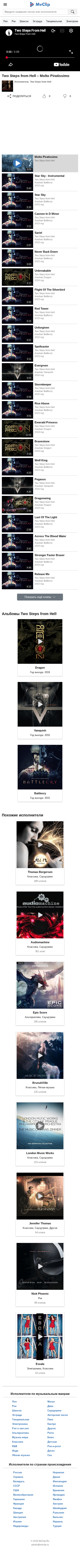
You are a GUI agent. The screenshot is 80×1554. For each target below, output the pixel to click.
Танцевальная (54, 21)
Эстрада (37, 21)
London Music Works (40, 1153)
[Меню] (5, 4)
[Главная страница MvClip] (40, 4)
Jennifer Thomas (40, 1223)
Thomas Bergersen (40, 871)
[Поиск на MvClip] (72, 12)
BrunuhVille (40, 1082)
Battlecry (40, 793)
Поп (5, 21)
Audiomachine (40, 942)
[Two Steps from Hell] (7, 86)
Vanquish (40, 730)
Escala (40, 1363)
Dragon (40, 667)
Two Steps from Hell (40, 82)
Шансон (24, 21)
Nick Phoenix (40, 1293)
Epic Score (40, 1012)
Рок (14, 21)
